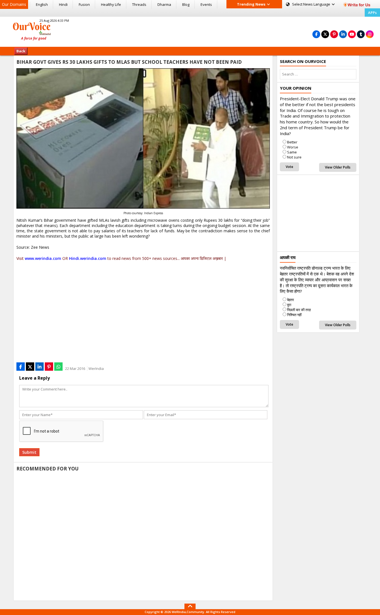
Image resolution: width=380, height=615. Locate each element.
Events (206, 4)
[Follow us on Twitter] (325, 34)
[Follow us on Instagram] (370, 34)
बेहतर (290, 299)
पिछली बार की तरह (299, 309)
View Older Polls (338, 167)
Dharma (164, 4)
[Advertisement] (190, 30)
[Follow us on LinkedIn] (343, 34)
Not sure (294, 157)
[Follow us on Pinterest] (334, 34)
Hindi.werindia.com (87, 258)
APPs (372, 12)
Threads (139, 4)
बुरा (289, 304)
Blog (185, 4)
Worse (292, 147)
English (42, 4)
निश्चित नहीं (294, 314)
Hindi (63, 4)
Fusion (84, 4)
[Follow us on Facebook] (316, 34)
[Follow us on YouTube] (352, 34)
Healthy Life (111, 4)
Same (292, 152)
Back (20, 50)
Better (292, 142)
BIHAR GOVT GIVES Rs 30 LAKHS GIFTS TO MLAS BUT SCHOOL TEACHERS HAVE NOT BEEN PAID (129, 62)
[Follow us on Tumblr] (361, 34)
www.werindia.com (43, 258)
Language (311, 4)
